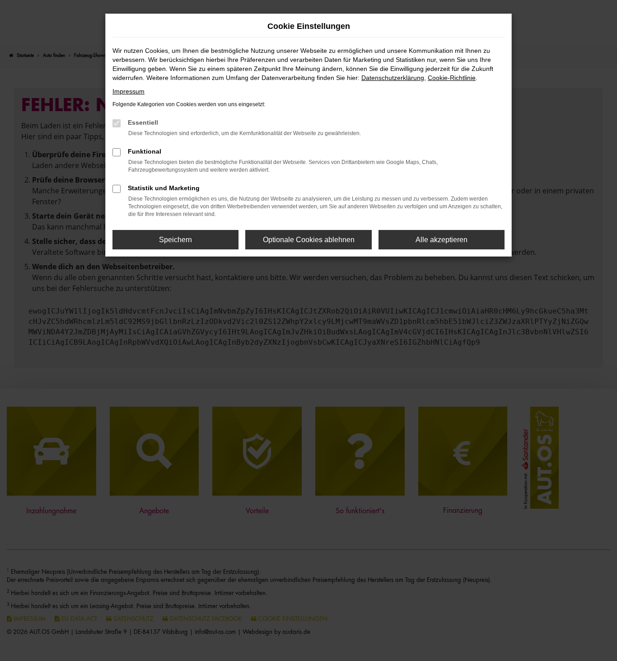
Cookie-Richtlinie (452, 77)
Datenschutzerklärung (392, 77)
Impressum (128, 91)
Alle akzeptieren (441, 240)
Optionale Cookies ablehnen (309, 240)
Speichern (175, 240)
